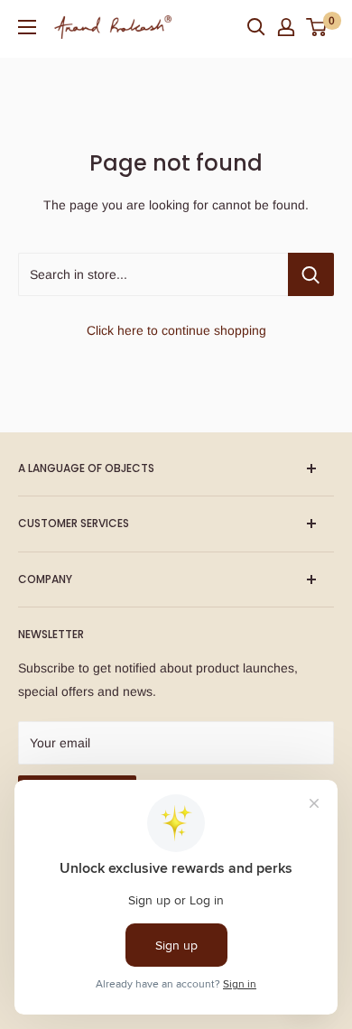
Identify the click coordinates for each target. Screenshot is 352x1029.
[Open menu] (27, 27)
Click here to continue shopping (176, 330)
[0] (317, 27)
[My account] (286, 27)
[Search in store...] (311, 274)
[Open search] (256, 27)
